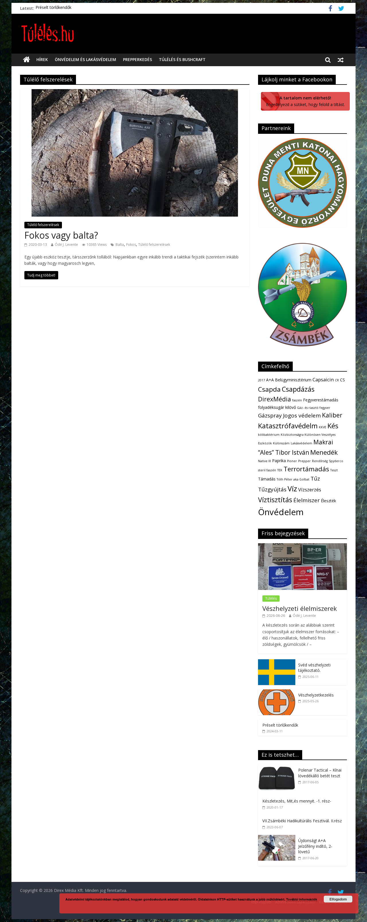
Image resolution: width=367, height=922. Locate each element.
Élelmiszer (306, 500)
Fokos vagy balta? (61, 235)
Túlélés (271, 598)
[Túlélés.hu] (26, 60)
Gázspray (270, 415)
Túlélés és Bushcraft (182, 59)
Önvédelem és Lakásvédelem (85, 59)
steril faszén (267, 470)
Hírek (42, 59)
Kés (332, 425)
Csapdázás (298, 389)
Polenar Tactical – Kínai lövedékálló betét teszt (319, 772)
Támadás (267, 479)
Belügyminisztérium (293, 379)
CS (342, 379)
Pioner (292, 461)
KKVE (322, 427)
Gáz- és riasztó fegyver (313, 408)
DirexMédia (274, 399)
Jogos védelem (302, 415)
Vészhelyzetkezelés (316, 695)
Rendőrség (320, 461)
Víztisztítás (275, 499)
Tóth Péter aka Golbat (293, 479)
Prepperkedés (137, 59)
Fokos (131, 244)
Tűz (315, 478)
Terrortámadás (306, 468)
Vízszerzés (309, 489)
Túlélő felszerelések (43, 224)
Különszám (281, 443)
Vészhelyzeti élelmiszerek (299, 608)
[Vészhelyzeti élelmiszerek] (302, 546)
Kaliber (332, 415)
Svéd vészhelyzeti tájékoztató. (314, 667)
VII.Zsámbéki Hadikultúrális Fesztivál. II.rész (302, 820)
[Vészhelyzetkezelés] (276, 692)
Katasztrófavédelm (288, 425)
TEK (279, 470)
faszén (297, 400)
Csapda (269, 389)
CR (337, 380)
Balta (120, 244)
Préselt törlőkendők (53, 8)
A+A (270, 379)
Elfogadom (338, 899)
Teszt (334, 470)
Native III (264, 461)
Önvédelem (281, 512)
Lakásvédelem (301, 443)
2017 (261, 380)
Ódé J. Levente (66, 244)
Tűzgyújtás (272, 489)
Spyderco (336, 461)
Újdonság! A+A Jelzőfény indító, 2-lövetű (315, 846)
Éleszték (328, 500)
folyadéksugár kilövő (277, 407)
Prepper (304, 461)
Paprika (279, 460)
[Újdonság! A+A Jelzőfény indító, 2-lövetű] (278, 838)
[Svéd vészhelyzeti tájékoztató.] (276, 662)
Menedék (324, 452)
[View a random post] (340, 60)
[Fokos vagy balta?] (135, 92)
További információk (301, 899)
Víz (292, 488)
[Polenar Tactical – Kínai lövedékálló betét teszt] (278, 767)
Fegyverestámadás (320, 400)
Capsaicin (323, 379)
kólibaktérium (269, 435)
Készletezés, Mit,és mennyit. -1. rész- (296, 801)
